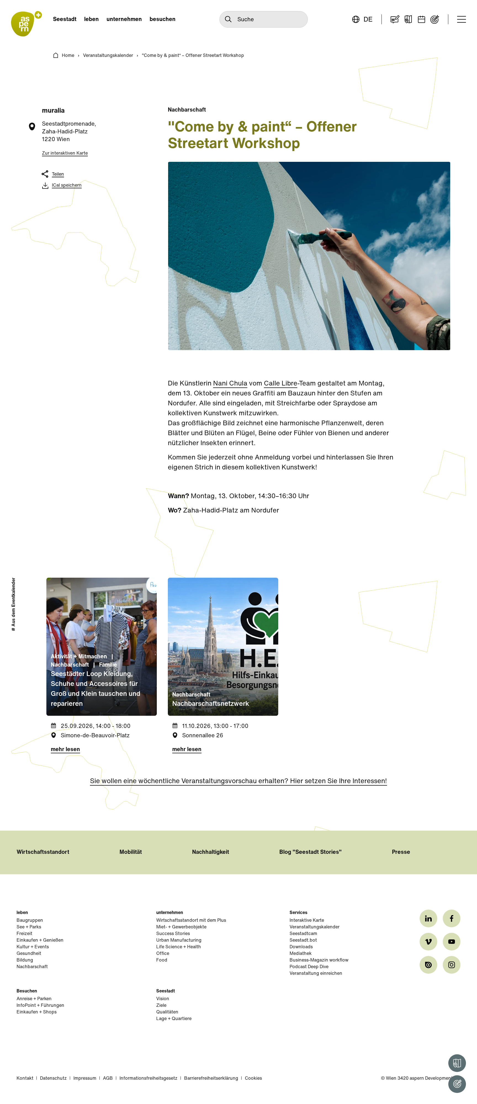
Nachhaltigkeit (210, 852)
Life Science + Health (178, 947)
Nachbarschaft (32, 967)
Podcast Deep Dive (309, 967)
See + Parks (29, 927)
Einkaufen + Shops (37, 1012)
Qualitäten (167, 1012)
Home (68, 56)
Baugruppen (30, 920)
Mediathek (301, 954)
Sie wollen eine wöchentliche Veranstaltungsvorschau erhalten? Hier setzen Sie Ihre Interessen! (238, 781)
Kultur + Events (33, 947)
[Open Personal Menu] (457, 1084)
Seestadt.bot (303, 940)
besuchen (163, 19)
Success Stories (173, 934)
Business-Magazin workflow (319, 960)
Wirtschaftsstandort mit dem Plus (191, 920)
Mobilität (131, 852)
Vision (162, 999)
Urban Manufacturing (179, 940)
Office (162, 954)
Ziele (161, 1005)
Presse (401, 852)
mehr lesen (65, 749)
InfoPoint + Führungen (40, 1005)
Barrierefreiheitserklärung (211, 1078)
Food (161, 960)
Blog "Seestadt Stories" (310, 852)
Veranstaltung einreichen (316, 973)
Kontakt (25, 1078)
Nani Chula (230, 384)
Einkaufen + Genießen (40, 940)
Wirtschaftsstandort (43, 852)
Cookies (253, 1078)
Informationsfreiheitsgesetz (148, 1078)
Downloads (301, 947)
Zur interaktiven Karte (65, 153)
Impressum (84, 1078)
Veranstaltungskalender (108, 56)
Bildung (25, 960)
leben (91, 19)
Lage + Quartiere (174, 1019)
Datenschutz (53, 1078)
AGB (108, 1078)
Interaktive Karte (307, 920)
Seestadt (64, 19)
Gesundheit (29, 954)
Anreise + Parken (34, 999)
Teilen (58, 174)
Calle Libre (280, 384)
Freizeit (24, 934)
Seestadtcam (303, 934)
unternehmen (124, 19)
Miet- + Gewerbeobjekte (181, 927)
